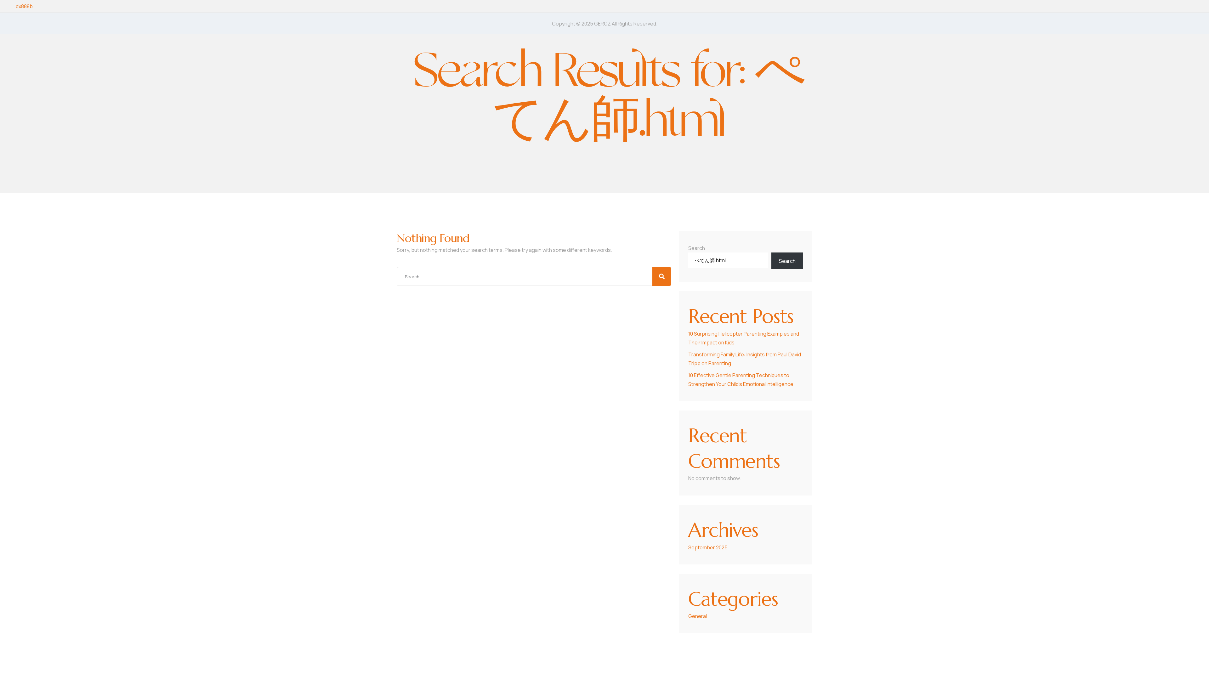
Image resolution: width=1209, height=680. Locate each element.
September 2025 (708, 547)
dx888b (24, 6)
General (697, 616)
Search (696, 248)
